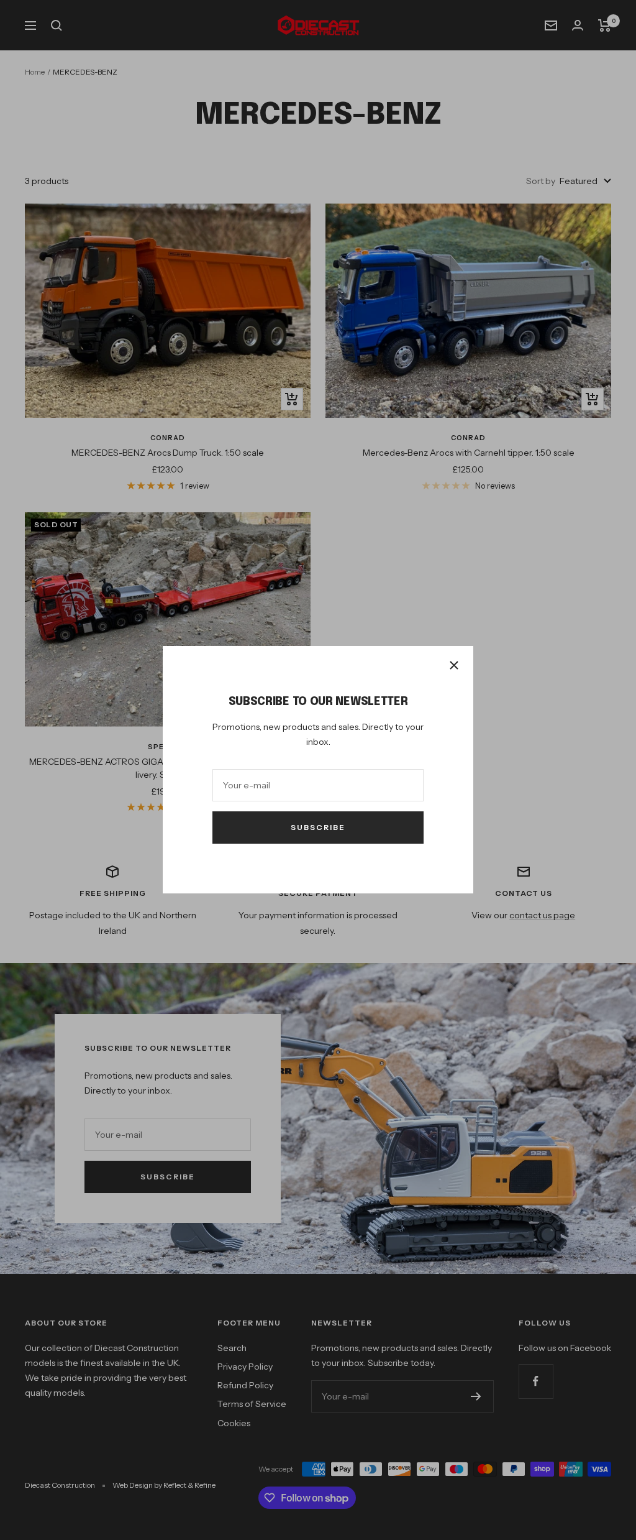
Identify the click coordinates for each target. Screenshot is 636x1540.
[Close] (454, 665)
